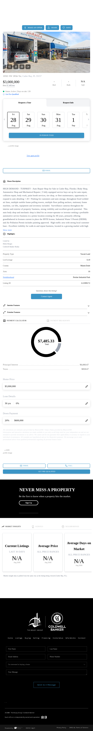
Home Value (58, 638)
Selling (36, 638)
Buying (28, 638)
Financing (46, 638)
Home (80, 17)
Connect (81, 638)
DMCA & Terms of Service (78, 727)
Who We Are (71, 638)
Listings (18, 638)
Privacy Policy (61, 727)
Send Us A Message (46, 685)
